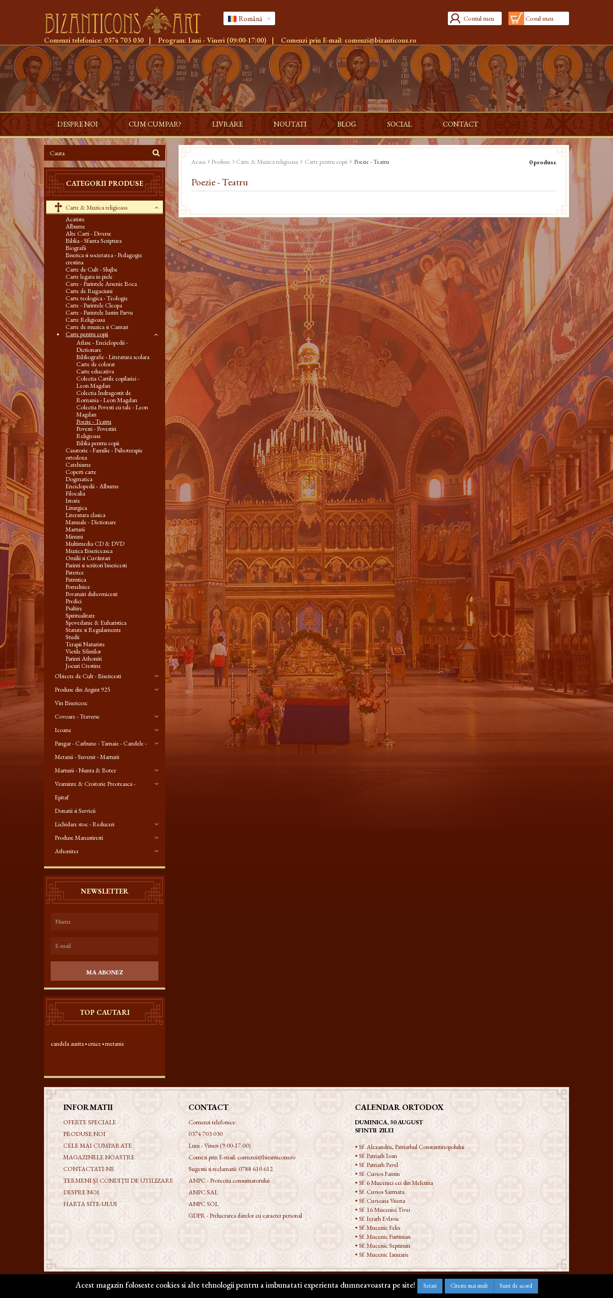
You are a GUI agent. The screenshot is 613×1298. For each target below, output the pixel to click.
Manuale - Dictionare (91, 522)
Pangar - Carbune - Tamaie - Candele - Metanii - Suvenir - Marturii (101, 750)
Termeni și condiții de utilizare (118, 1180)
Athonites (66, 851)
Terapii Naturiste (85, 644)
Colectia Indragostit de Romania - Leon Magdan (106, 396)
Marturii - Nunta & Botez (85, 770)
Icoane (63, 730)
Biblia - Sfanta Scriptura (94, 240)
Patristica (76, 579)
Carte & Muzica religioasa (95, 207)
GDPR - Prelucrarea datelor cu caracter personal (245, 1215)
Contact (460, 124)
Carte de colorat (95, 364)
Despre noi (77, 124)
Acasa (198, 162)
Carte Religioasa (85, 319)
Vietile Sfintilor (83, 651)
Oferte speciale (89, 1122)
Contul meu (479, 18)
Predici (74, 601)
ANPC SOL (203, 1204)
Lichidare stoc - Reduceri (84, 824)
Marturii (75, 529)
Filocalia (75, 493)
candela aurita (67, 1043)
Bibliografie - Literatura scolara (112, 356)
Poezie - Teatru (93, 421)
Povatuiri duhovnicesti (92, 593)
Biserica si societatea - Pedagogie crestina (104, 258)
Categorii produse (104, 183)
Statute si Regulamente (93, 629)
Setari (430, 1285)
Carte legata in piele (89, 276)
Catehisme (78, 464)
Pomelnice (78, 586)
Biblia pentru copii (97, 443)
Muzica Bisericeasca (89, 550)
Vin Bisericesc (71, 703)
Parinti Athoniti (84, 658)
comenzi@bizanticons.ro (380, 40)
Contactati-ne (88, 1169)
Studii (72, 636)
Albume (75, 226)
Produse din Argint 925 (82, 689)
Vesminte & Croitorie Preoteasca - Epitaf (95, 790)
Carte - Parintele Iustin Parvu (99, 312)
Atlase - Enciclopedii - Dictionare (102, 346)
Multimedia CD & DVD (95, 543)
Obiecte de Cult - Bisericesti (88, 676)
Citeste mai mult (469, 1285)
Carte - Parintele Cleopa (94, 305)
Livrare (227, 124)
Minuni (74, 536)
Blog (346, 124)
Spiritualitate (80, 615)
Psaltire (74, 608)
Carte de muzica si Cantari (97, 326)
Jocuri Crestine (83, 665)
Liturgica (76, 507)
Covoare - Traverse (77, 716)
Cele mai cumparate (97, 1145)
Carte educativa (95, 371)
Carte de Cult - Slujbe (92, 269)
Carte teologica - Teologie (97, 298)
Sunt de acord (515, 1285)
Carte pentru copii (87, 334)
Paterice (75, 572)
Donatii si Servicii (75, 811)
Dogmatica (79, 478)
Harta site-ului (90, 1204)
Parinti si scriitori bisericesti (96, 565)
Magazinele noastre (99, 1157)
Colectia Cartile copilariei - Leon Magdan (108, 382)
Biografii (76, 247)
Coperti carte (81, 471)
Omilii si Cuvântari (88, 557)
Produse (220, 162)
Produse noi (84, 1134)
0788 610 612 (256, 1169)
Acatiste (75, 219)
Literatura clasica (85, 514)
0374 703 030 (124, 40)
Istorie (73, 500)
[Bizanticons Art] (127, 20)
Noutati (290, 124)
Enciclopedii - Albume (92, 486)
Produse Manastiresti (79, 837)
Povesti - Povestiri (96, 428)
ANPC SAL (203, 1192)
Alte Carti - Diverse (88, 233)
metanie (114, 1043)
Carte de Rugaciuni (89, 290)
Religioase (88, 435)
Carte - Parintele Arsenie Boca (101, 283)
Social (399, 124)
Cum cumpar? (155, 124)
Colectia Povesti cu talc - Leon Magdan (112, 410)
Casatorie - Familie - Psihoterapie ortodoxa (104, 454)
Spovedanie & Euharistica (96, 622)
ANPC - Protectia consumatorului (229, 1180)
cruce (94, 1043)
